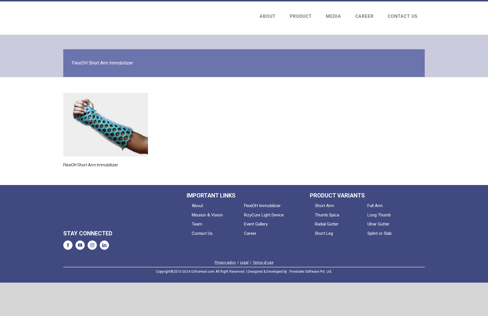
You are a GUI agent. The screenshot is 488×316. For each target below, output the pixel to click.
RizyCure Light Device (264, 215)
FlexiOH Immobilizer (262, 205)
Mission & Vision (207, 215)
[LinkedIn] (104, 245)
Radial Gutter (327, 224)
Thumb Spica (327, 215)
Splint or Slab (379, 233)
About (197, 205)
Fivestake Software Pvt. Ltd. (310, 272)
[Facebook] (68, 245)
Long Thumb (379, 215)
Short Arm (324, 205)
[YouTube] (80, 245)
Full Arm (375, 205)
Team (197, 224)
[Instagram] (92, 245)
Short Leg (324, 233)
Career (250, 233)
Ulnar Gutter (378, 224)
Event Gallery (256, 224)
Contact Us (202, 233)
